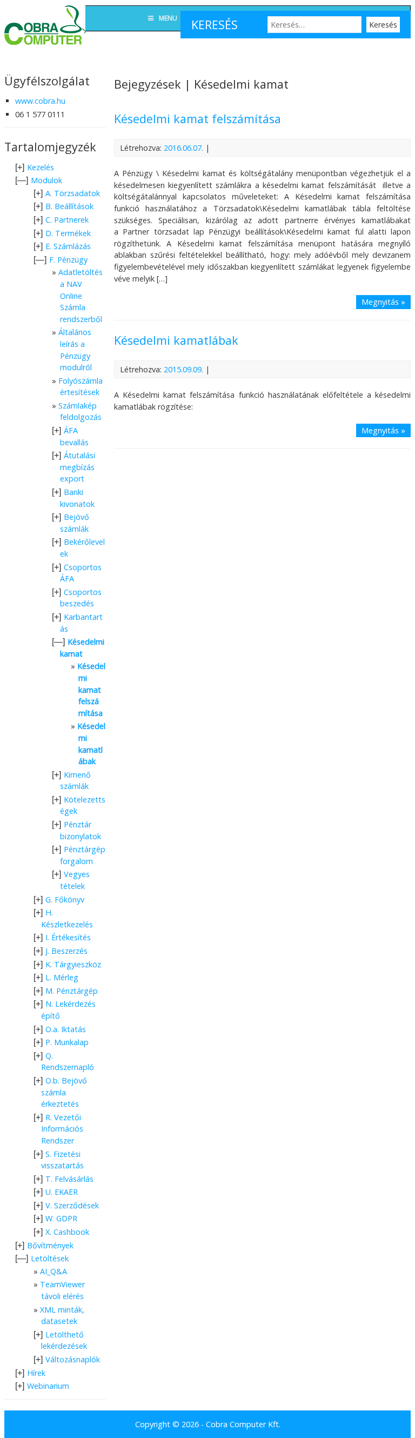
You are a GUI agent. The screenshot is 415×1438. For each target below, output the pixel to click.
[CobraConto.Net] (44, 47)
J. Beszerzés (66, 951)
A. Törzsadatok (72, 193)
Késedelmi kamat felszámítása (197, 118)
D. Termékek (68, 233)
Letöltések (50, 1258)
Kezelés (40, 167)
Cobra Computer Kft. (243, 1424)
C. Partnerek (67, 220)
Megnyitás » (383, 302)
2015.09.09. (183, 369)
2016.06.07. (183, 148)
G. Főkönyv (64, 899)
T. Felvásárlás (69, 1179)
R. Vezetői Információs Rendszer (62, 1129)
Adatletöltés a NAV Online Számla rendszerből (80, 295)
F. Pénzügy (68, 260)
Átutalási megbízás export (78, 467)
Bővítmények (50, 1245)
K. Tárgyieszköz (73, 964)
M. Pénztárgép (71, 991)
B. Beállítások (69, 206)
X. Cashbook (67, 1232)
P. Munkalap (67, 1042)
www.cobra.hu (40, 101)
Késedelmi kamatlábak (176, 340)
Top (389, 1412)
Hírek (36, 1373)
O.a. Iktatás (65, 1029)
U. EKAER (61, 1192)
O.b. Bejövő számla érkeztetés (64, 1092)
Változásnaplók (72, 1359)
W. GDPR (61, 1218)
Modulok (46, 180)
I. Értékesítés (68, 937)
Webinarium (48, 1386)
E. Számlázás (68, 246)
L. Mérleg (61, 977)
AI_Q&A (53, 1271)
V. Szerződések (72, 1205)
